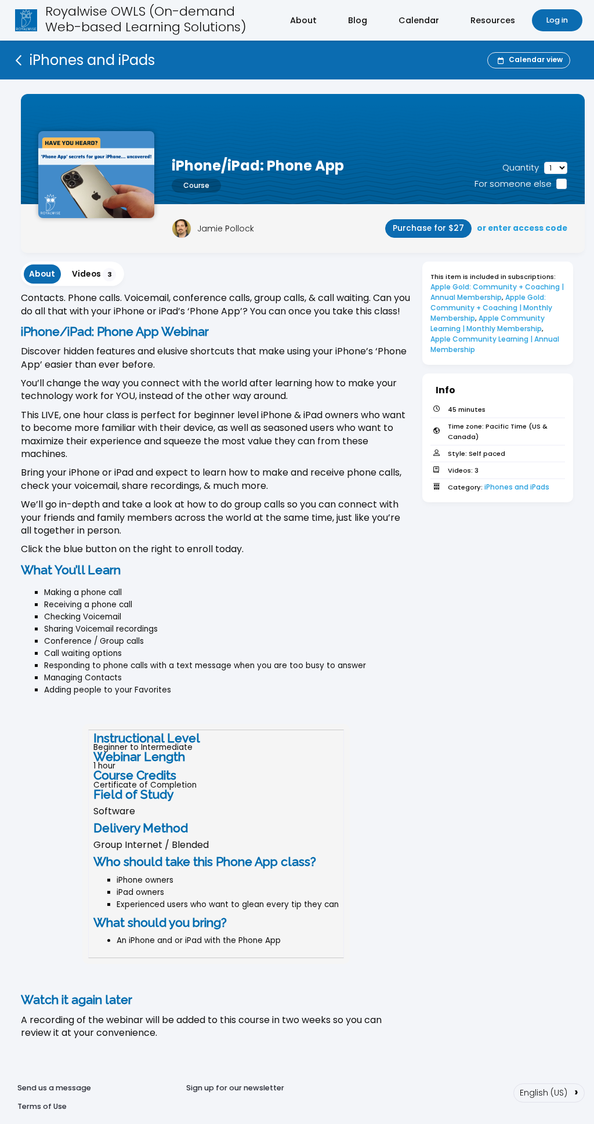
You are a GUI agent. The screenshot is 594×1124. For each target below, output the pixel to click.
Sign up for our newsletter (235, 1088)
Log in (557, 20)
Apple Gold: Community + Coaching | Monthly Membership (492, 307)
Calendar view (536, 59)
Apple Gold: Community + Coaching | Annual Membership (498, 292)
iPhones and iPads (516, 487)
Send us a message (54, 1088)
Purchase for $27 (428, 228)
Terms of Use (42, 1106)
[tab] (42, 274)
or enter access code (522, 228)
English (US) (549, 1091)
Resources (492, 20)
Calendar (419, 20)
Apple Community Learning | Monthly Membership (488, 323)
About (303, 20)
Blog (357, 20)
